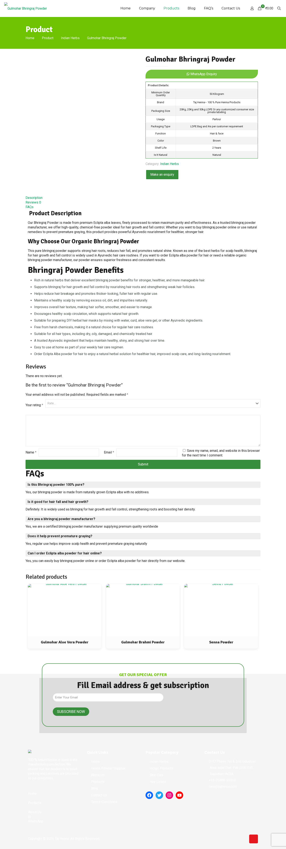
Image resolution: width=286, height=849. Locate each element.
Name (31, 452)
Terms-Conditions (104, 802)
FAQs (29, 207)
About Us (97, 775)
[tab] (143, 198)
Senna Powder (221, 642)
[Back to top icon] (253, 839)
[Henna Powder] (25, 8)
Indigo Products (161, 768)
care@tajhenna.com (223, 786)
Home (30, 38)
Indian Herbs (70, 38)
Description (34, 198)
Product (47, 38)
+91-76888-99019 (222, 780)
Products (97, 782)
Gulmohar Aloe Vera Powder (64, 642)
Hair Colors (158, 782)
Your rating (34, 405)
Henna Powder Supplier (108, 768)
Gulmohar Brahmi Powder (143, 642)
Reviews (33, 202)
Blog (94, 788)
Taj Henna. (62, 839)
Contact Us (99, 795)
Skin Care (157, 775)
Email (109, 452)
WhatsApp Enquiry (203, 74)
